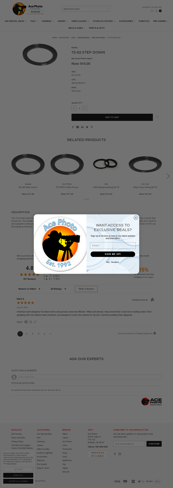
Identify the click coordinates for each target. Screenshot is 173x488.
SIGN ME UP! (113, 254)
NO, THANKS (113, 262)
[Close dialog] (136, 218)
